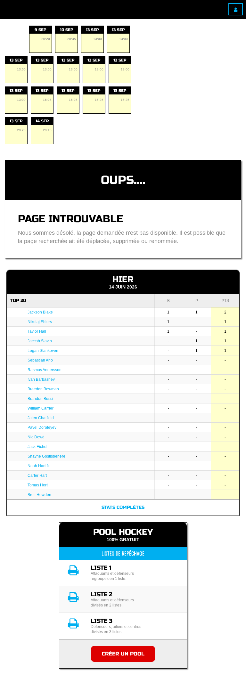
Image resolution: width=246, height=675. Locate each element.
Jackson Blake (40, 312)
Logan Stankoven (43, 350)
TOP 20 (18, 300)
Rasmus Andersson (45, 370)
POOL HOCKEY (123, 532)
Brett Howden (39, 494)
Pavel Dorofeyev (42, 427)
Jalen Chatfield (41, 418)
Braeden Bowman (43, 389)
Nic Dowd (36, 437)
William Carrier (40, 408)
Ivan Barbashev (41, 379)
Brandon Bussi (40, 398)
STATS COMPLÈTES (123, 507)
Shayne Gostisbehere (46, 456)
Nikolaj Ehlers (40, 322)
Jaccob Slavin (40, 341)
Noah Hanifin (39, 466)
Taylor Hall (37, 331)
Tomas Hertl (38, 485)
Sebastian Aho (40, 360)
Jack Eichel (37, 446)
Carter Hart (37, 475)
